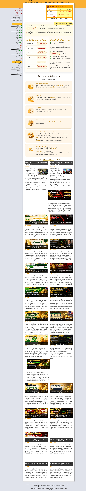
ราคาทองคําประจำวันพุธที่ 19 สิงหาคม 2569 (37, 445)
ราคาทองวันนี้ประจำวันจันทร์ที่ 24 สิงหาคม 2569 (38, 324)
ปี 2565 (19, 32)
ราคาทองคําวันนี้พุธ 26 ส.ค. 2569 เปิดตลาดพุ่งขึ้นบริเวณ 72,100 (36, 271)
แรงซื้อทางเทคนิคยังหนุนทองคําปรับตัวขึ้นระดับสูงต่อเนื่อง (61, 319)
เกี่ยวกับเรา (20, 75)
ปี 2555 (19, 48)
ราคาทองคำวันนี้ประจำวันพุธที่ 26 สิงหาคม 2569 (38, 276)
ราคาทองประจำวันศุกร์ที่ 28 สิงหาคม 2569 (36, 227)
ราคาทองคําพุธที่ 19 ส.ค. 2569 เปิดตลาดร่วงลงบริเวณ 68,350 (36, 440)
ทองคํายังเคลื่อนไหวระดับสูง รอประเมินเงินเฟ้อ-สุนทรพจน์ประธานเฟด (61, 295)
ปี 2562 (19, 37)
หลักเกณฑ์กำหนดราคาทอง (17, 22)
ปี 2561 (19, 38)
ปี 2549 (19, 58)
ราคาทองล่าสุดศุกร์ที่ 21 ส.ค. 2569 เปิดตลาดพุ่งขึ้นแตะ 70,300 (36, 391)
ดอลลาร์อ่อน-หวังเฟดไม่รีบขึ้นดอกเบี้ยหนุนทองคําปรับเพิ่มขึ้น (61, 464)
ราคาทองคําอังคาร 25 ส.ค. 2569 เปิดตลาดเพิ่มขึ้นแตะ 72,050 (36, 295)
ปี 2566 (19, 30)
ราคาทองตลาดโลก (18, 72)
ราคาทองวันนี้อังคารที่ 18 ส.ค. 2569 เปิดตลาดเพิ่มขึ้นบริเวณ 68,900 (36, 464)
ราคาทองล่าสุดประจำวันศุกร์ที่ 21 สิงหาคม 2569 (38, 396)
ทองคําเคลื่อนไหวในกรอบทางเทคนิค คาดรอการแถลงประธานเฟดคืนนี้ (61, 247)
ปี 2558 (19, 43)
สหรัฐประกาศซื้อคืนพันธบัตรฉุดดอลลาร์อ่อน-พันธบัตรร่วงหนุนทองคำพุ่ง (61, 416)
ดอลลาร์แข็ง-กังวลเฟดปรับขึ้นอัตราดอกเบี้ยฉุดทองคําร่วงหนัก (61, 222)
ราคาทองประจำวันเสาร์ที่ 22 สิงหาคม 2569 (37, 348)
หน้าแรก (20, 77)
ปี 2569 (19, 25)
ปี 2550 (19, 57)
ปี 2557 (19, 45)
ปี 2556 (19, 47)
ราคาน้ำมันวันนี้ (19, 63)
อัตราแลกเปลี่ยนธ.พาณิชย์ (17, 67)
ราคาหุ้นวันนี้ (19, 70)
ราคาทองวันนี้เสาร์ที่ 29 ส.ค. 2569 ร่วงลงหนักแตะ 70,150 (60, 198)
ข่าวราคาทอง (19, 73)
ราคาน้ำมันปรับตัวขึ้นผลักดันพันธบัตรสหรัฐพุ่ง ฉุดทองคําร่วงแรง (61, 440)
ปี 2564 (19, 33)
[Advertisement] (35, 13)
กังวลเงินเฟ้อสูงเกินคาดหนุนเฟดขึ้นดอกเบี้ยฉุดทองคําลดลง (61, 271)
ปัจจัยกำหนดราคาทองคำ (17, 20)
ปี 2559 (19, 42)
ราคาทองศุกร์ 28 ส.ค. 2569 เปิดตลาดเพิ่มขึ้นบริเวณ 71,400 (36, 222)
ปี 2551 (19, 55)
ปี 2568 (19, 27)
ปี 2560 (19, 40)
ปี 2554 (19, 50)
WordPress (51, 489)
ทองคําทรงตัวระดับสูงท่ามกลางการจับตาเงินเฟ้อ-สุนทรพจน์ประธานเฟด (61, 343)
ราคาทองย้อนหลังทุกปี (18, 60)
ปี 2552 (19, 53)
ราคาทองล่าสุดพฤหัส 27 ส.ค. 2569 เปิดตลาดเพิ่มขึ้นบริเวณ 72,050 (36, 247)
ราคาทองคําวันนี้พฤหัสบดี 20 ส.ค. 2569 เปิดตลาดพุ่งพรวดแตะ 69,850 (36, 416)
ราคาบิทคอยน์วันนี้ (18, 65)
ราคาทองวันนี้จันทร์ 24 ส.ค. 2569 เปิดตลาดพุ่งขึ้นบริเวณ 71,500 (36, 319)
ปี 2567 (19, 29)
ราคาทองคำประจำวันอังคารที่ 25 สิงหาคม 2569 (38, 300)
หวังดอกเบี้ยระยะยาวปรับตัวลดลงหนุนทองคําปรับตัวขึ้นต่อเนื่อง (61, 391)
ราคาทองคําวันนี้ (28, 1)
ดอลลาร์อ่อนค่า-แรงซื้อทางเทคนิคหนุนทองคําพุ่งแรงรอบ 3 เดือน (38, 367)
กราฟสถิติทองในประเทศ (17, 18)
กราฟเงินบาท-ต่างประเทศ (17, 68)
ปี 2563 (19, 35)
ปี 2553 (19, 52)
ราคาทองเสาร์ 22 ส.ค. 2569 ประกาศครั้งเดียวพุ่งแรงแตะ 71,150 (36, 343)
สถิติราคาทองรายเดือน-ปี (17, 17)
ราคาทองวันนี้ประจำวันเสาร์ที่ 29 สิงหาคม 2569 (61, 203)
